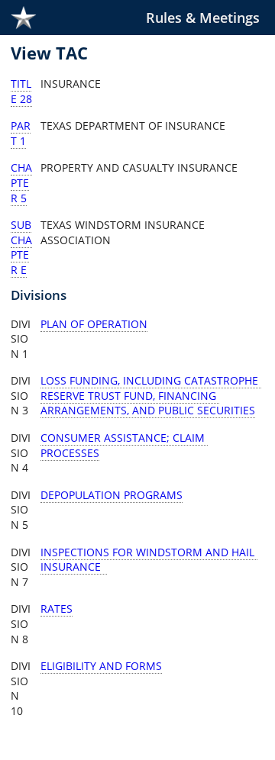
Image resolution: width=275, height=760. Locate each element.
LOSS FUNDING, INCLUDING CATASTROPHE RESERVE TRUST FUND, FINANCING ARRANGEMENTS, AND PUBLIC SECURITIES (150, 395)
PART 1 (21, 133)
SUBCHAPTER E (21, 247)
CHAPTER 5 (21, 182)
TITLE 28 (21, 91)
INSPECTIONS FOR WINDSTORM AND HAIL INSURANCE (148, 560)
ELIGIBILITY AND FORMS (101, 666)
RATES (56, 608)
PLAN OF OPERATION (93, 324)
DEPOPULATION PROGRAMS (111, 495)
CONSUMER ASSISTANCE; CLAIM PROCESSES (124, 445)
